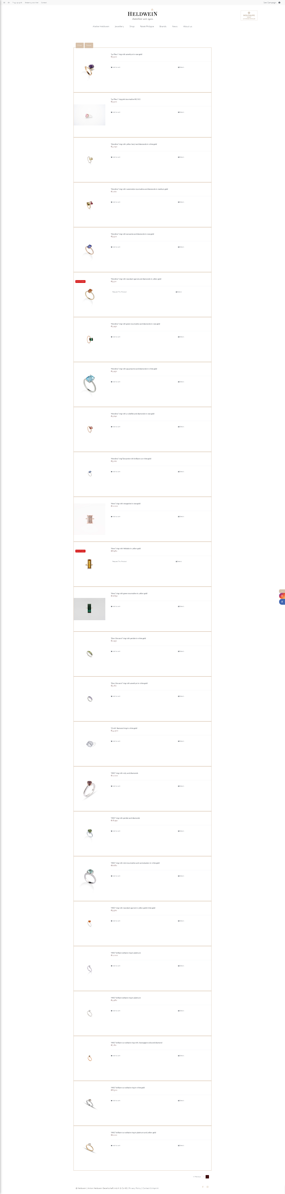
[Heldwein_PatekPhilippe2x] (249, 11)
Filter (79, 45)
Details (182, 67)
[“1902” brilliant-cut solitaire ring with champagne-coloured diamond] (89, 1058)
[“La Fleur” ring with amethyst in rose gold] (89, 70)
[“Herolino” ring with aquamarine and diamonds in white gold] (89, 384)
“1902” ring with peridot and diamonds (125, 818)
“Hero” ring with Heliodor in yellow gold (126, 548)
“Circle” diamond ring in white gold (124, 728)
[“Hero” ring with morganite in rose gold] (89, 519)
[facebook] (203, 1187)
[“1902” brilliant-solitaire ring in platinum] (89, 968)
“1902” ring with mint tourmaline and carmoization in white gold (135, 863)
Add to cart (116, 67)
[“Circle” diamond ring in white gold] (89, 744)
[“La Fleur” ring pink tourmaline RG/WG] (89, 115)
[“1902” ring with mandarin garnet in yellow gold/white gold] (89, 923)
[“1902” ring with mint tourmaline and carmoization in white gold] (89, 878)
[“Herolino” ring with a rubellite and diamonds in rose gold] (89, 429)
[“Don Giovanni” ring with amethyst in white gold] (89, 699)
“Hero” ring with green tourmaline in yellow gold (129, 593)
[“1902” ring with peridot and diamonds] (89, 833)
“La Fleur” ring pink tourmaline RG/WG (125, 99)
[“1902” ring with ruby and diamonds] (89, 788)
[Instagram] (282, 596)
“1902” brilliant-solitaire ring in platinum (126, 953)
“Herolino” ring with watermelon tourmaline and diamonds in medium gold (139, 189)
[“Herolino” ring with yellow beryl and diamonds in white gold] (89, 159)
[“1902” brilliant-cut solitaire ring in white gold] (89, 1103)
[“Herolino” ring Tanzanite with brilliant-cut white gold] (89, 474)
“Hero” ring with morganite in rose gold (125, 503)
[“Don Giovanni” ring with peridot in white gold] (89, 654)
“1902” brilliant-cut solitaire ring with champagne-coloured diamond (136, 1042)
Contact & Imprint (150, 1188)
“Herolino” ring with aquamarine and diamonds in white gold (134, 369)
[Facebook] (282, 602)
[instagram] (207, 1187)
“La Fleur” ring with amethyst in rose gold (126, 54)
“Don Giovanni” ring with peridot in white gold (128, 638)
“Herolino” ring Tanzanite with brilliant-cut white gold (131, 458)
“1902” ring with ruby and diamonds (124, 773)
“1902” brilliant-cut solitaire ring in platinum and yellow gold (133, 1132)
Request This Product (119, 292)
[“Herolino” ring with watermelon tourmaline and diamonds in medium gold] (89, 204)
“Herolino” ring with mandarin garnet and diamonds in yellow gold (136, 279)
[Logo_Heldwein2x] (142, 9)
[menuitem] (4, 3)
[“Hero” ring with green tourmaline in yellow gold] (89, 609)
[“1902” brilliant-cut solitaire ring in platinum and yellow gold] (89, 1148)
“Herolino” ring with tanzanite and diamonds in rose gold (132, 234)
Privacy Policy (135, 1188)
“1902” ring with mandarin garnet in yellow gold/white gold (133, 908)
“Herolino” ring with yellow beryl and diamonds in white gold (134, 144)
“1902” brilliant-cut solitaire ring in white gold (128, 1087)
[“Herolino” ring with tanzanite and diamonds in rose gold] (89, 249)
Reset (88, 45)
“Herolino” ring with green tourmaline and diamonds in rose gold (135, 324)
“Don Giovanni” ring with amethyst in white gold (129, 683)
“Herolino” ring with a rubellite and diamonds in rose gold (132, 413)
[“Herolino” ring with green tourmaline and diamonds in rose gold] (89, 339)
